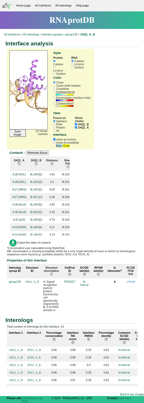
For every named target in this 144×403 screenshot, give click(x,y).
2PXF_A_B (34, 365)
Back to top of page (132, 394)
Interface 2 (34, 332)
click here (125, 398)
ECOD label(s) (84, 269)
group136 (71, 34)
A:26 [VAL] (19, 174)
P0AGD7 (69, 281)
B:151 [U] (36, 197)
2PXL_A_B (34, 380)
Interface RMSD (88, 334)
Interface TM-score (73, 336)
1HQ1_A (83, 127)
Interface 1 (16, 332)
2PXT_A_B (34, 372)
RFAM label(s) (98, 269)
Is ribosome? (114, 269)
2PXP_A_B (34, 357)
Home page (23, 5)
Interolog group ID (15, 269)
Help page (82, 5)
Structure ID (32, 269)
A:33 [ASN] (19, 227)
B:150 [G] (36, 181)
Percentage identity (106, 334)
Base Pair (67, 162)
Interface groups (52, 34)
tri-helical (84, 283)
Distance (52, 160)
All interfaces (43, 5)
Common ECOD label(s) (124, 336)
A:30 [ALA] (19, 204)
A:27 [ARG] (19, 189)
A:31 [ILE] (19, 219)
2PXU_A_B (34, 349)
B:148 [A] (36, 227)
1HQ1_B (83, 124)
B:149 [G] (36, 174)
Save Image (17, 133)
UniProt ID (70, 269)
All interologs (63, 5)
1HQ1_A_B (32, 281)
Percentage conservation (54, 334)
